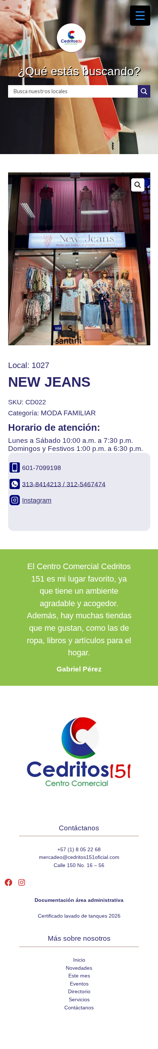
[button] (137, 185)
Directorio (79, 991)
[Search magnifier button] (144, 91)
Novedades (79, 968)
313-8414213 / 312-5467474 (63, 484)
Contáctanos (79, 1007)
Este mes (79, 976)
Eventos (79, 984)
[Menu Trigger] (140, 16)
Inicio (79, 960)
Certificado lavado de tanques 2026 (79, 916)
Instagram (36, 500)
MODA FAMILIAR (68, 413)
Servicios (79, 999)
